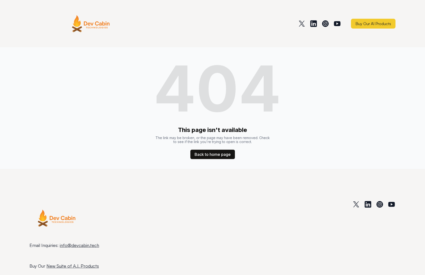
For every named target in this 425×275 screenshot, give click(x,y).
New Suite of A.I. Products (72, 266)
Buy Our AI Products (373, 23)
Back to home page (213, 154)
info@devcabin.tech (79, 245)
